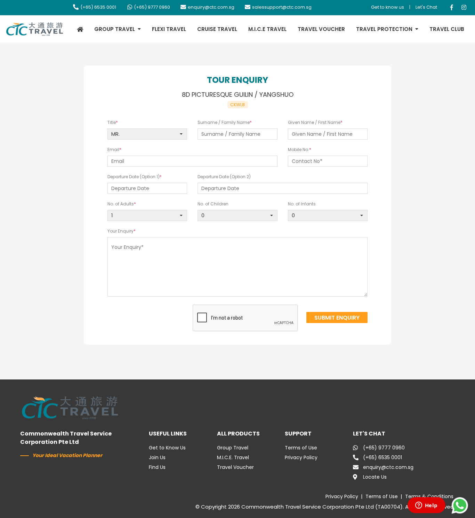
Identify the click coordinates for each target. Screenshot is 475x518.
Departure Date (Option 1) (133, 177)
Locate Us (375, 476)
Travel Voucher (235, 467)
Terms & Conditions (429, 496)
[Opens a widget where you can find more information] (426, 506)
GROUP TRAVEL (114, 29)
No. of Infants (302, 204)
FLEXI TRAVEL (169, 29)
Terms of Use (301, 447)
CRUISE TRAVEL (217, 29)
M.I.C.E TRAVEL (267, 29)
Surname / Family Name (224, 122)
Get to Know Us (167, 447)
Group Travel (232, 447)
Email (113, 149)
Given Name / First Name (314, 122)
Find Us (157, 467)
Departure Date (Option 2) (224, 177)
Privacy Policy (301, 457)
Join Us (157, 457)
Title (111, 122)
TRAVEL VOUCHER (321, 29)
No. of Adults (120, 204)
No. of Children (213, 204)
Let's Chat (426, 7)
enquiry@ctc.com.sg (211, 7)
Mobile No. (298, 149)
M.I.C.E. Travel (233, 457)
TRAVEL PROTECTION (384, 29)
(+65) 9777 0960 (152, 7)
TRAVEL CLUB (446, 29)
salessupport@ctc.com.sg (282, 7)
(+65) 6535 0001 (98, 7)
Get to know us (387, 7)
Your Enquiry (120, 231)
